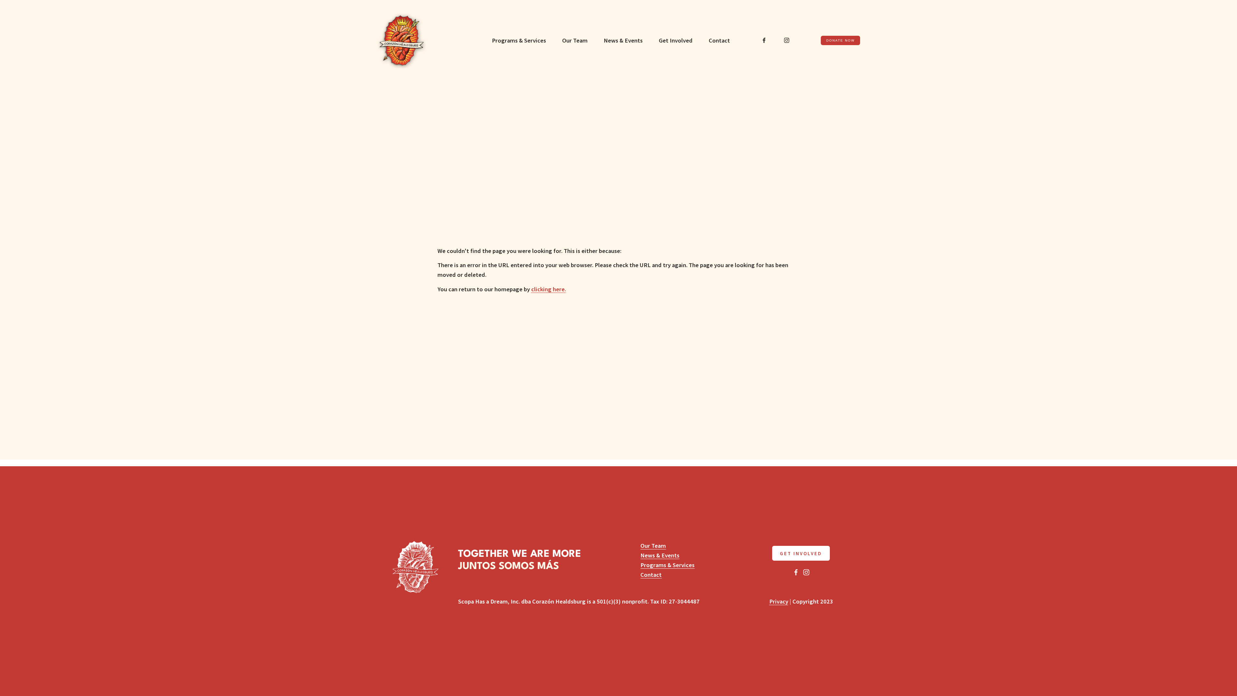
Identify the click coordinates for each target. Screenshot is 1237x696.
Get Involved (676, 40)
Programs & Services (519, 40)
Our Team (575, 40)
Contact (719, 40)
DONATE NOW (840, 40)
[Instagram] (786, 40)
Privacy (778, 601)
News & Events (623, 40)
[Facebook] (764, 40)
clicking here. (548, 289)
